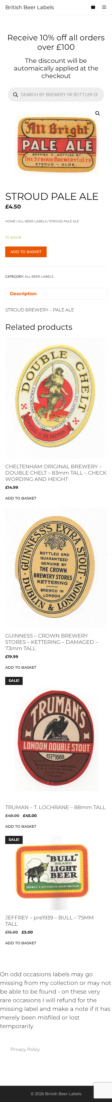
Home (10, 221)
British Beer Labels (29, 7)
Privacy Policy (25, 1049)
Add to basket (25, 251)
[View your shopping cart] (93, 7)
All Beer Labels (32, 221)
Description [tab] (23, 293)
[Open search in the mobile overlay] (80, 7)
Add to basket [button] (20, 498)
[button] (97, 113)
